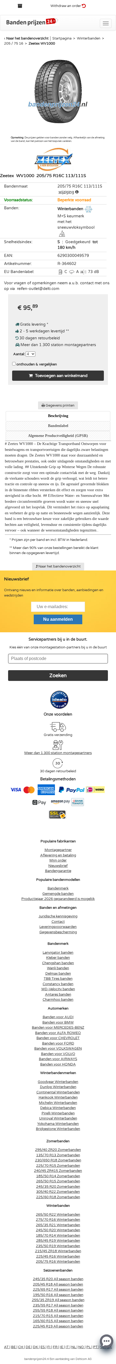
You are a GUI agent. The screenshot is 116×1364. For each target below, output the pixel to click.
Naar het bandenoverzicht (27, 38)
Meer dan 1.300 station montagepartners (58, 753)
